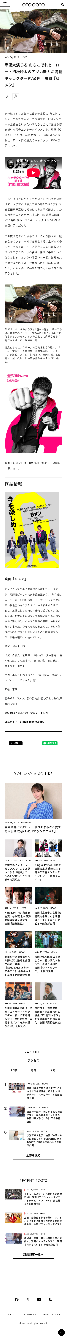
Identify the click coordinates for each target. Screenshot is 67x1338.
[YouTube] (39, 1299)
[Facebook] (16, 1299)
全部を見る (33, 1155)
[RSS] (50, 1299)
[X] (28, 1299)
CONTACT (12, 1314)
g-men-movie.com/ (32, 722)
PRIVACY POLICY (51, 1314)
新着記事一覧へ (33, 1255)
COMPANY (30, 1314)
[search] (62, 4)
